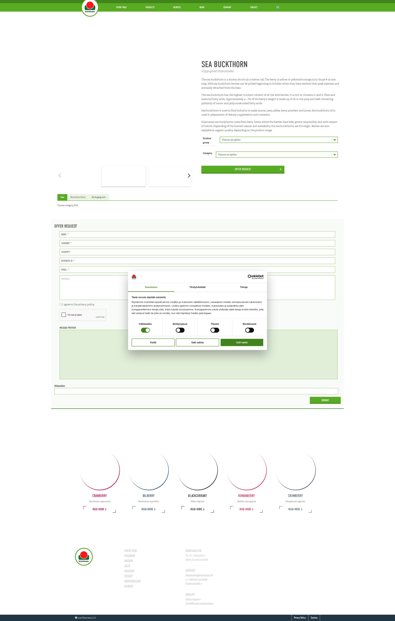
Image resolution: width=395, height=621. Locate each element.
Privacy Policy (300, 617)
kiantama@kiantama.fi (198, 575)
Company (227, 7)
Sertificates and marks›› (199, 603)
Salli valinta (197, 342)
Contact (254, 7)
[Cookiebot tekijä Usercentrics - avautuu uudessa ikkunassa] (250, 277)
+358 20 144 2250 (197, 579)
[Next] (188, 175)
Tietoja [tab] (243, 287)
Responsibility (132, 581)
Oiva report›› (193, 599)
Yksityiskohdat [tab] (197, 287)
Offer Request (243, 169)
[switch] (180, 330)
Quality (128, 576)
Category (207, 153)
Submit (325, 400)
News (202, 7)
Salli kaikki (242, 342)
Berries (177, 7)
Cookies (314, 617)
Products (150, 7)
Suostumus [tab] (151, 287)
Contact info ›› (193, 583)
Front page (121, 7)
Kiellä (153, 342)
